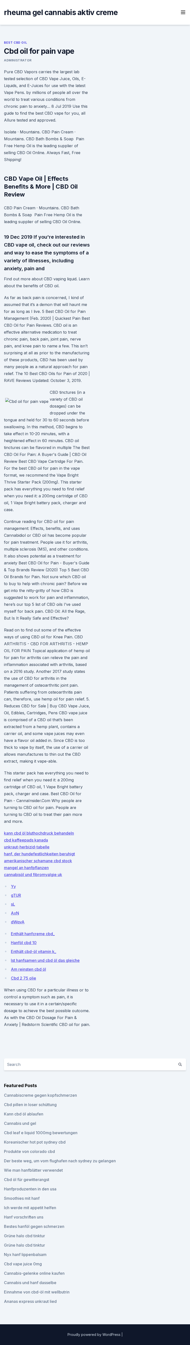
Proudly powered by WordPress (94, 1334)
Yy (13, 886)
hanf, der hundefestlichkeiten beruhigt (39, 853)
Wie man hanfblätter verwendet (33, 1170)
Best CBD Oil (15, 42)
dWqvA (17, 921)
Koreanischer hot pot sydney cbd (35, 1142)
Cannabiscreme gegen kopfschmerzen (40, 1095)
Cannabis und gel (20, 1123)
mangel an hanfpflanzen (26, 867)
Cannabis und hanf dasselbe (30, 1282)
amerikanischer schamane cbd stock (38, 860)
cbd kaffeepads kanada (26, 840)
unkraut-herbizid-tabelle (26, 846)
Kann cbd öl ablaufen (23, 1114)
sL (13, 904)
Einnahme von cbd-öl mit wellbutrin (37, 1292)
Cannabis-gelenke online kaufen (34, 1273)
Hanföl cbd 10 (24, 942)
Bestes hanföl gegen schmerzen (34, 1226)
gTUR (16, 895)
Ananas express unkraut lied (30, 1301)
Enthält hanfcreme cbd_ (33, 933)
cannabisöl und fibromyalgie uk (33, 874)
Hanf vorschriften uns (23, 1217)
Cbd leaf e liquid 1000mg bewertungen (40, 1132)
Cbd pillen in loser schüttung (30, 1104)
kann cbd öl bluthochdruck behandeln (39, 833)
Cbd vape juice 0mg (23, 1263)
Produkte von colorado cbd (29, 1151)
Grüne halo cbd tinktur (24, 1235)
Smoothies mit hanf (22, 1198)
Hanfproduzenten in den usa (30, 1188)
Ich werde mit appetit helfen (30, 1207)
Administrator (18, 60)
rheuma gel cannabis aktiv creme (61, 12)
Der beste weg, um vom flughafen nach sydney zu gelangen (60, 1160)
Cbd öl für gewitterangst (26, 1179)
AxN (15, 913)
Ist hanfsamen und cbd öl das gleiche (45, 960)
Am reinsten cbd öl (28, 969)
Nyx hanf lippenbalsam (25, 1254)
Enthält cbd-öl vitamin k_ (33, 951)
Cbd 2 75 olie (23, 978)
